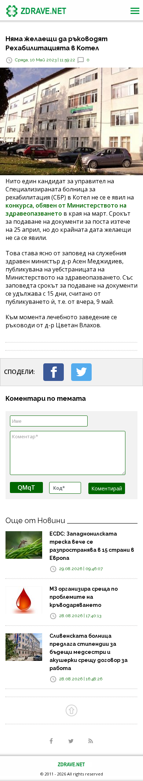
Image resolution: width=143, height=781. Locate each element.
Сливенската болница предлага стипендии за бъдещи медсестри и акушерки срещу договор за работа (89, 652)
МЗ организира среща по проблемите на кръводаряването (84, 597)
